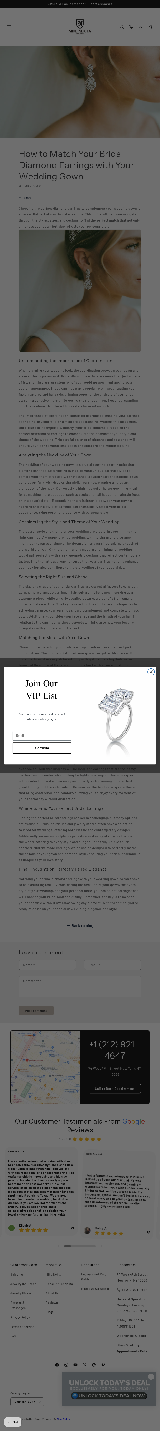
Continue (42, 748)
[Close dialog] (151, 671)
